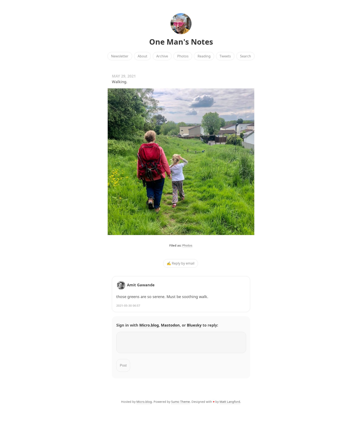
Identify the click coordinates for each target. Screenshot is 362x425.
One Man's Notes (181, 42)
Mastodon (170, 325)
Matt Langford (230, 402)
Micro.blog (149, 325)
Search (245, 56)
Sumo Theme (180, 402)
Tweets (225, 56)
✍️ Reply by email (180, 263)
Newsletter (119, 56)
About (142, 56)
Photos (183, 56)
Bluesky (194, 325)
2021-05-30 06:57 (128, 305)
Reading (204, 56)
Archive (162, 56)
